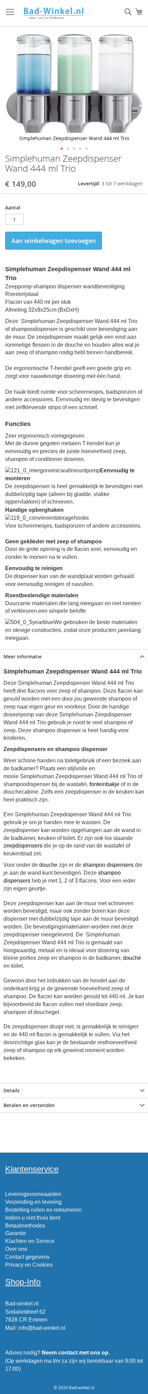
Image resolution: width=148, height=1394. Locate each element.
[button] (62, 148)
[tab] (74, 656)
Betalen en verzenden (29, 1105)
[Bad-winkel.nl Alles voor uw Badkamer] (53, 13)
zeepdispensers (22, 846)
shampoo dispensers (108, 865)
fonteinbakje (104, 784)
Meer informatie (22, 656)
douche (48, 865)
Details (11, 1090)
